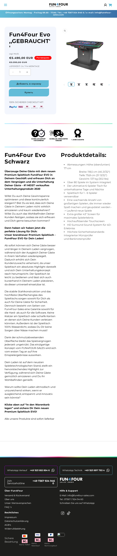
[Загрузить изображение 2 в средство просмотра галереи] (79, 84)
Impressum (11, 517)
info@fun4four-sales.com (80, 495)
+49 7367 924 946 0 (73, 12)
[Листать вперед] (109, 84)
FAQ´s (8, 507)
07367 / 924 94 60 (73, 499)
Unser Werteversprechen (18, 503)
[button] (5, 5)
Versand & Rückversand (17, 495)
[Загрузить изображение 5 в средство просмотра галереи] (102, 84)
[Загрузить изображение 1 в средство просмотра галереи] (71, 84)
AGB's (8, 525)
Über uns (9, 499)
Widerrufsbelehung (15, 528)
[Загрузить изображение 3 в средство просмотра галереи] (86, 84)
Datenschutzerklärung (16, 521)
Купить (29, 92)
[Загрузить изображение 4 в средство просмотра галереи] (94, 84)
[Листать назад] (64, 84)
